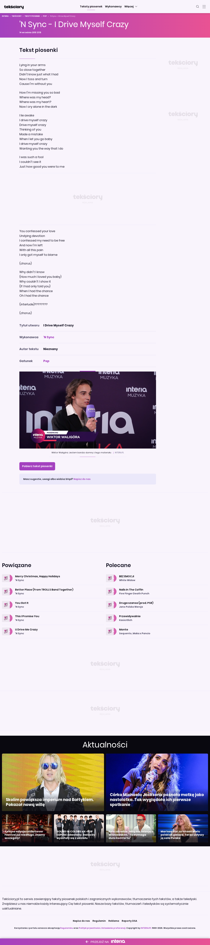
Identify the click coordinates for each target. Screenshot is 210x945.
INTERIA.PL (146, 928)
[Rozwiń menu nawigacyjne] (204, 7)
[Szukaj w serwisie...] (197, 7)
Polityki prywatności (89, 928)
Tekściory (16, 16)
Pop (45, 16)
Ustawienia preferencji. (113, 928)
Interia (5, 16)
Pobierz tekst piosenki (37, 466)
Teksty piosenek (32, 16)
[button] (91, 7)
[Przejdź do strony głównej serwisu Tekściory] (14, 6)
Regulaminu (66, 928)
